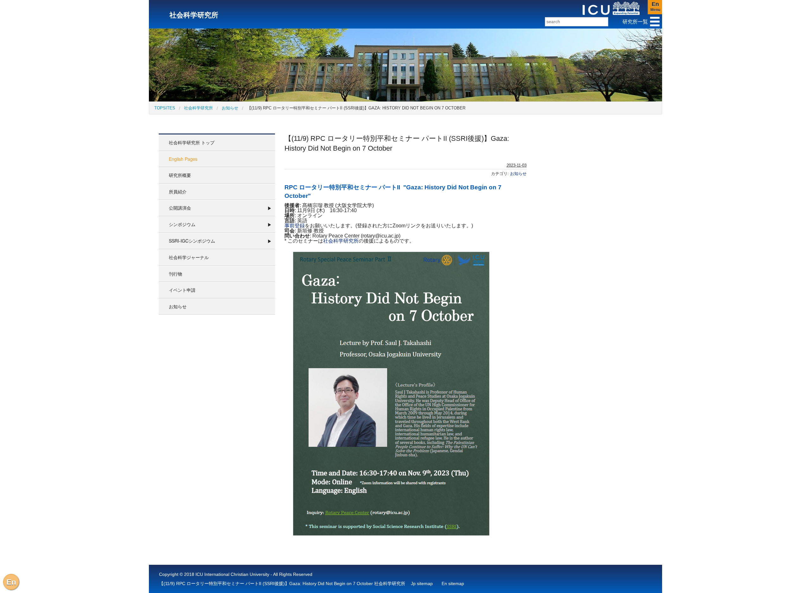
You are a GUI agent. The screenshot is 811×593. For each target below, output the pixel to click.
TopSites (164, 108)
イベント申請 (182, 290)
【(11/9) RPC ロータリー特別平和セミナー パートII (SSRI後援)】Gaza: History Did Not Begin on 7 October (356, 108)
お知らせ (230, 108)
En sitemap (453, 583)
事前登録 (294, 225)
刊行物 (175, 273)
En (11, 582)
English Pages (183, 159)
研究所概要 (180, 175)
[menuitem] (164, 108)
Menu (655, 6)
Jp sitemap (422, 583)
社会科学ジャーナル (189, 257)
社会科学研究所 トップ (191, 142)
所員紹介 (178, 191)
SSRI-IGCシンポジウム (192, 241)
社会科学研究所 (198, 108)
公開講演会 (180, 208)
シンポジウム (182, 224)
